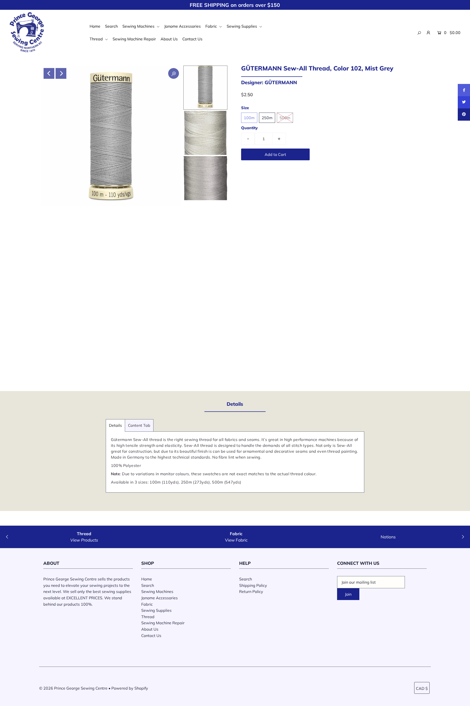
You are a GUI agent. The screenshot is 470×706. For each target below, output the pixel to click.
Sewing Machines (138, 26)
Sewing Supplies (242, 26)
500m (285, 117)
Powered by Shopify (129, 688)
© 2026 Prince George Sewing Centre (73, 688)
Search (111, 26)
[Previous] (49, 73)
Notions (388, 536)
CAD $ (422, 688)
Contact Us (192, 38)
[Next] (61, 73)
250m (267, 117)
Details (115, 425)
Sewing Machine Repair (134, 38)
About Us (169, 38)
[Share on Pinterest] (464, 114)
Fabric (211, 26)
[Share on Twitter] (464, 102)
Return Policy (251, 591)
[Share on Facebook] (464, 90)
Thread (97, 38)
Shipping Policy (253, 585)
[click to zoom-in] (173, 73)
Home (95, 26)
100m (249, 117)
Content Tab (139, 425)
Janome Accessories (182, 26)
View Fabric (236, 540)
